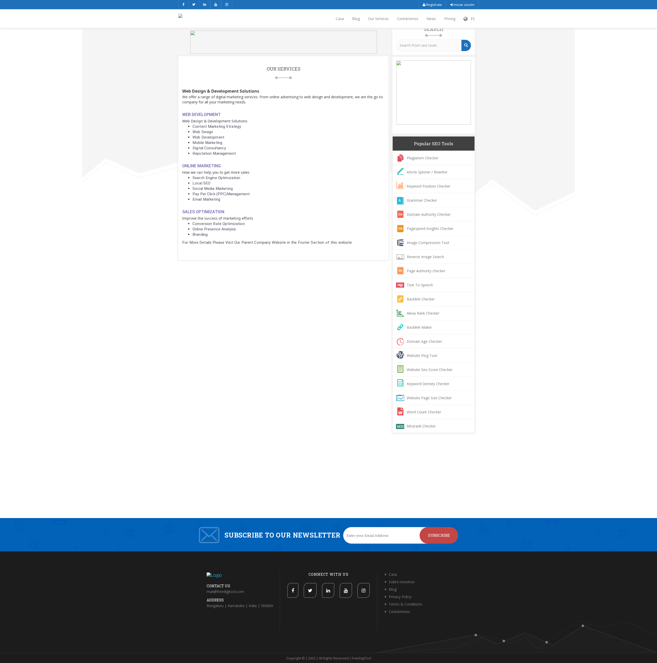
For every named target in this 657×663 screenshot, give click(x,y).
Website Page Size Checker (429, 397)
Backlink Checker (421, 299)
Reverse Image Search (425, 256)
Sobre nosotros (402, 581)
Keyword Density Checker (428, 383)
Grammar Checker (422, 200)
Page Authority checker (426, 270)
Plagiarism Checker (422, 157)
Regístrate (433, 4)
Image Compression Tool (428, 242)
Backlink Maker (419, 327)
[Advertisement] (328, 479)
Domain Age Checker (424, 341)
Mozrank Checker (421, 426)
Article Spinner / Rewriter (427, 172)
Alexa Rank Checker (423, 313)
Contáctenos (407, 18)
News (431, 18)
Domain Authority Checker (429, 214)
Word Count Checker (424, 412)
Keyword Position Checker (428, 186)
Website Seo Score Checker (429, 369)
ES (471, 18)
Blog (356, 18)
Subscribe (439, 535)
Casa (340, 18)
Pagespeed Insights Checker (430, 228)
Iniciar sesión (464, 4)
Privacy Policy (400, 596)
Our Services (378, 18)
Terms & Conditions (405, 604)
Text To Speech (420, 284)
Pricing (449, 18)
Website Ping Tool (422, 355)
